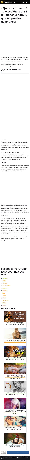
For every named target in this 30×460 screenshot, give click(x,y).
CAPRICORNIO (6, 285)
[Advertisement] (15, 40)
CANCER (5, 283)
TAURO (4, 302)
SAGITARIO (5, 300)
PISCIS (4, 298)
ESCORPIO (5, 288)
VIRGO (4, 305)
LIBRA (4, 295)
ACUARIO (5, 278)
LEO (4, 293)
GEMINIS (5, 290)
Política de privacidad (17, 457)
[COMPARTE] (18, 452)
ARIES (4, 280)
